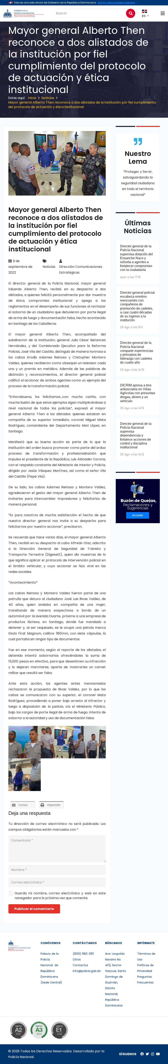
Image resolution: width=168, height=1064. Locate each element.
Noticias (49, 266)
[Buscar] (130, 13)
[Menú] (162, 13)
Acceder (137, 515)
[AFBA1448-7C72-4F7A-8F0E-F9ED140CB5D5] (57, 742)
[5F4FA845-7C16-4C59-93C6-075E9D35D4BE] (24, 742)
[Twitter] (147, 1054)
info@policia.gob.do (87, 971)
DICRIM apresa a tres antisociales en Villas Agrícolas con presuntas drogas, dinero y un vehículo (137, 393)
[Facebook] (142, 1054)
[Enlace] (24, 13)
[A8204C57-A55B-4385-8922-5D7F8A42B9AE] (24, 774)
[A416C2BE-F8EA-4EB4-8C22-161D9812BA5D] (89, 742)
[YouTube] (158, 1054)
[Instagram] (152, 1054)
